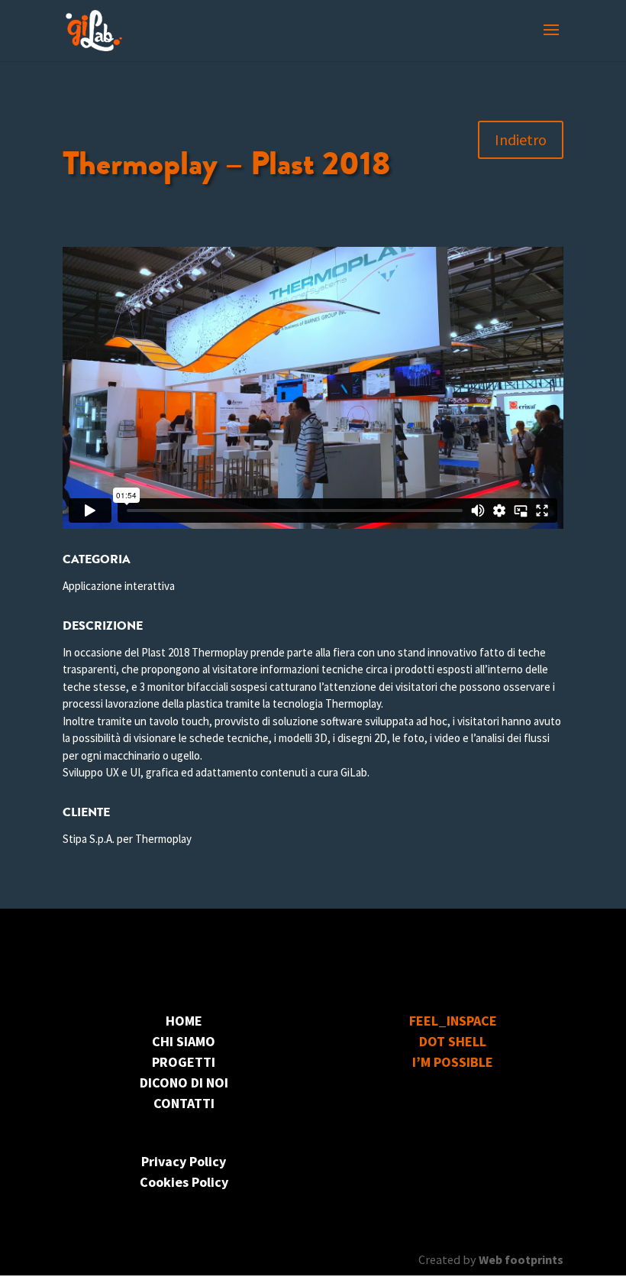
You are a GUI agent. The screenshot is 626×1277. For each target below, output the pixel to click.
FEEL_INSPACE (453, 1020)
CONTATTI (184, 1103)
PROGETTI (183, 1062)
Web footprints (521, 1259)
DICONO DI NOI (184, 1082)
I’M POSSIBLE (452, 1062)
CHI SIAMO (183, 1041)
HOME (184, 1020)
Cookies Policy (184, 1182)
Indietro (521, 139)
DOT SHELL (452, 1041)
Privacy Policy (183, 1161)
